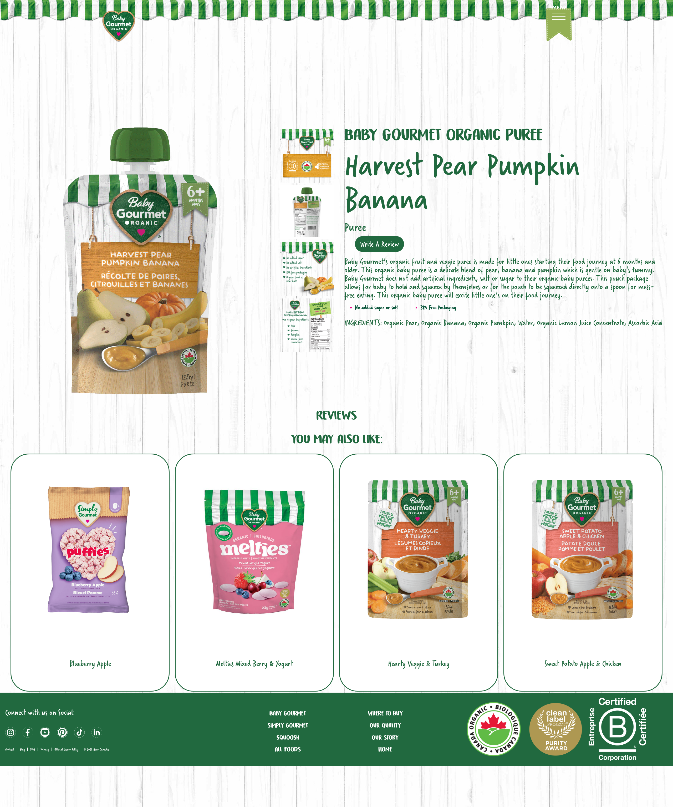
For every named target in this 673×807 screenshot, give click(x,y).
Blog (22, 749)
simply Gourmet (288, 725)
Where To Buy (385, 713)
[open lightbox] (140, 261)
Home (385, 749)
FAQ (32, 749)
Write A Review (379, 244)
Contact (9, 749)
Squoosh (288, 737)
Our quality (385, 725)
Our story (385, 737)
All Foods (288, 749)
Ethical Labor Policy (66, 749)
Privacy (44, 749)
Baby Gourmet (287, 713)
